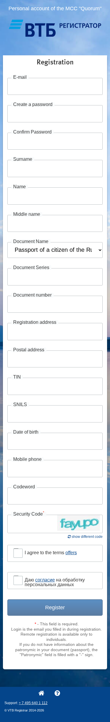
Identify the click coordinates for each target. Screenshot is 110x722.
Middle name (26, 214)
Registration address (34, 322)
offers (71, 552)
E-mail (20, 77)
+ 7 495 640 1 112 (33, 703)
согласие (45, 579)
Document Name (30, 241)
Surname (22, 159)
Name (19, 186)
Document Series (31, 267)
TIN (17, 377)
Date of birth (25, 432)
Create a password (33, 104)
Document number (32, 295)
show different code (87, 537)
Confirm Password (32, 132)
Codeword (24, 487)
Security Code (28, 514)
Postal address (28, 350)
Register (55, 607)
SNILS (20, 404)
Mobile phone (27, 459)
